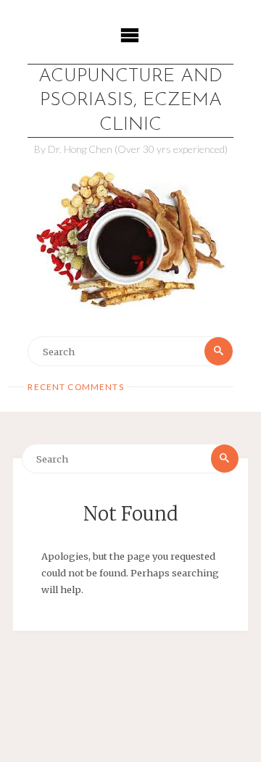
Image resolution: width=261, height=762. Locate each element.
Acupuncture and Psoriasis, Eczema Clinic (130, 100)
